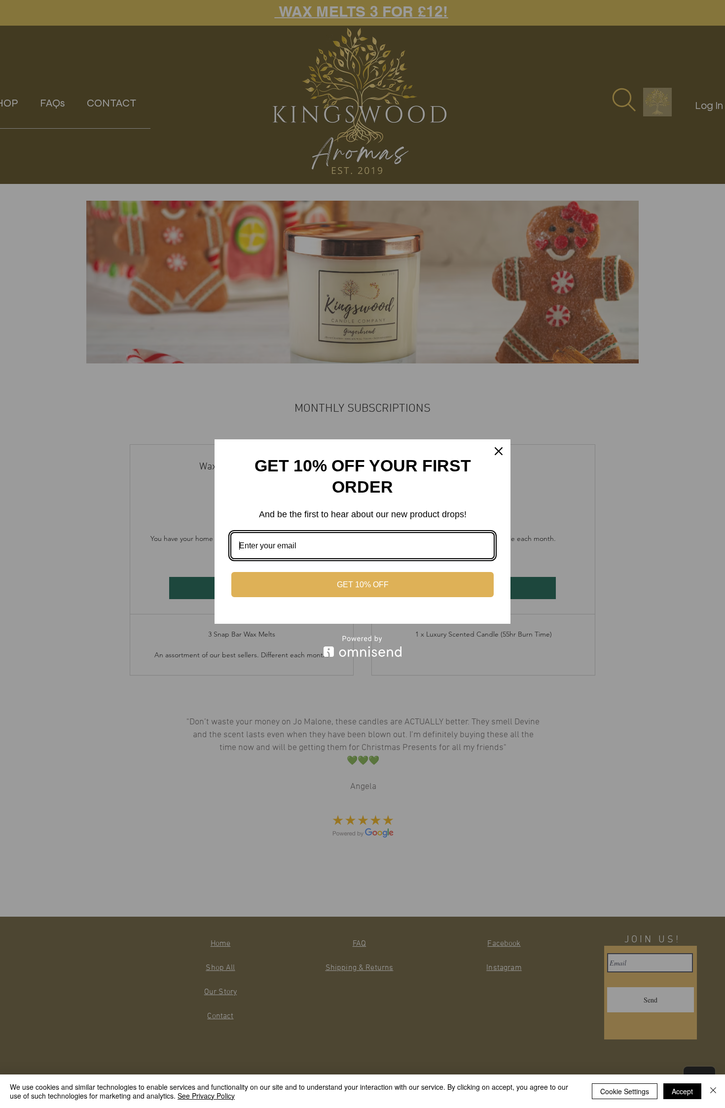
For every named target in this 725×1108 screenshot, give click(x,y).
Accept (682, 1091)
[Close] (498, 451)
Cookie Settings (624, 1091)
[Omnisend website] (362, 646)
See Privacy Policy (206, 1096)
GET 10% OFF (363, 584)
